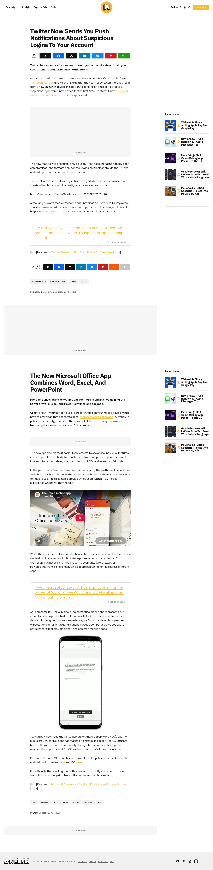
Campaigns (82, 861)
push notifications (58, 281)
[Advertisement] (80, 130)
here (62, 762)
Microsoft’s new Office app (96, 417)
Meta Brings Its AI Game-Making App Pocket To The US (192, 158)
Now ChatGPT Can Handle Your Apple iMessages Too (192, 141)
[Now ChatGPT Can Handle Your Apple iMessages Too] (170, 142)
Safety (73, 281)
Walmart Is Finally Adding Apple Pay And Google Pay (194, 125)
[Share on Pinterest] (103, 267)
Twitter (34, 181)
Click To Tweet (115, 242)
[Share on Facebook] (59, 267)
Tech (112, 861)
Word (100, 802)
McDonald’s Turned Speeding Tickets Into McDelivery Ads (194, 190)
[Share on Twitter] (48, 267)
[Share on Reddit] (114, 267)
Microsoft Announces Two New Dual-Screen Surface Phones (88, 784)
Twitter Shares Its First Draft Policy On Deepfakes (82, 252)
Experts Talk (103, 861)
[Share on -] (45, 55)
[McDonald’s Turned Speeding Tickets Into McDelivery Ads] (170, 191)
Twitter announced (42, 82)
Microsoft (45, 802)
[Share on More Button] (125, 267)
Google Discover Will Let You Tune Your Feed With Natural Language (195, 174)
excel (34, 802)
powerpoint (88, 802)
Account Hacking (39, 281)
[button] (184, 7)
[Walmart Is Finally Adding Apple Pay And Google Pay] (170, 125)
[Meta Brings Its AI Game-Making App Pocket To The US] (170, 158)
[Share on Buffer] (70, 267)
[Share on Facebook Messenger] (92, 267)
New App (76, 802)
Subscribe (201, 7)
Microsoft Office (61, 802)
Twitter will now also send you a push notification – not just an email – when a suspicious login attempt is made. (80, 232)
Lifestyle (92, 861)
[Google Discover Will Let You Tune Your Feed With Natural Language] (170, 174)
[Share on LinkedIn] (81, 267)
